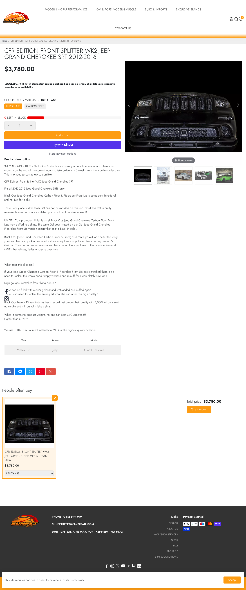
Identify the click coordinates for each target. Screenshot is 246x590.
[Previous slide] (128, 104)
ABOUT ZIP (172, 551)
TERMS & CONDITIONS (166, 557)
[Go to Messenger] (20, 371)
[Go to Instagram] (112, 567)
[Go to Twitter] (30, 371)
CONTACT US (123, 28)
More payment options (62, 154)
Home (4, 40)
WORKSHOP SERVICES (166, 534)
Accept (232, 580)
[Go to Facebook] (9, 371)
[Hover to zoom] (183, 106)
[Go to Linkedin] (139, 567)
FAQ (175, 545)
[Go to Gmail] (51, 371)
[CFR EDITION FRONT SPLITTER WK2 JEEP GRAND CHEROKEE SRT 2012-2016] (143, 175)
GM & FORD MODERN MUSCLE (116, 9)
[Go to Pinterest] (40, 371)
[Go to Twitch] (134, 567)
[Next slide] (238, 104)
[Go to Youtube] (123, 567)
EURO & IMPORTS (156, 9)
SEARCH (173, 523)
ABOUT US (172, 529)
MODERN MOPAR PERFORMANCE (66, 9)
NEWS (174, 540)
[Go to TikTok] (129, 567)
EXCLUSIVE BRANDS (188, 9)
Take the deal (198, 409)
